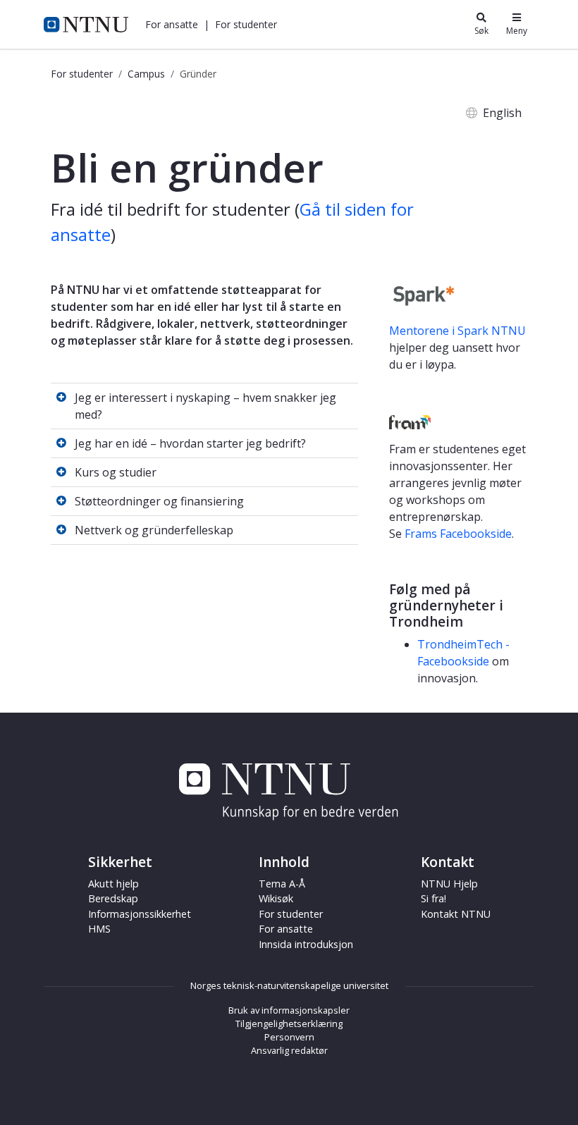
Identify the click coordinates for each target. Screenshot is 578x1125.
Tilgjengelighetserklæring (289, 1023)
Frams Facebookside (458, 533)
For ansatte (286, 928)
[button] (171, 24)
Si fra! (433, 898)
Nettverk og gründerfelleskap (154, 530)
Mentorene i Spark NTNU (457, 330)
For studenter (82, 73)
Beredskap (113, 898)
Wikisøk (276, 898)
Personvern (289, 1037)
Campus (146, 73)
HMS (99, 928)
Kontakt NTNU (456, 914)
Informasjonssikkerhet (139, 914)
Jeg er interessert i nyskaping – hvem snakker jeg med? (205, 406)
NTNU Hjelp (449, 883)
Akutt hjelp (113, 883)
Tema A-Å (282, 883)
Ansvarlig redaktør (289, 1050)
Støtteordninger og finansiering (159, 501)
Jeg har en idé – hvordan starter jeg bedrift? (190, 443)
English (502, 113)
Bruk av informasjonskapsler (289, 1010)
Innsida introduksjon (306, 944)
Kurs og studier (115, 472)
